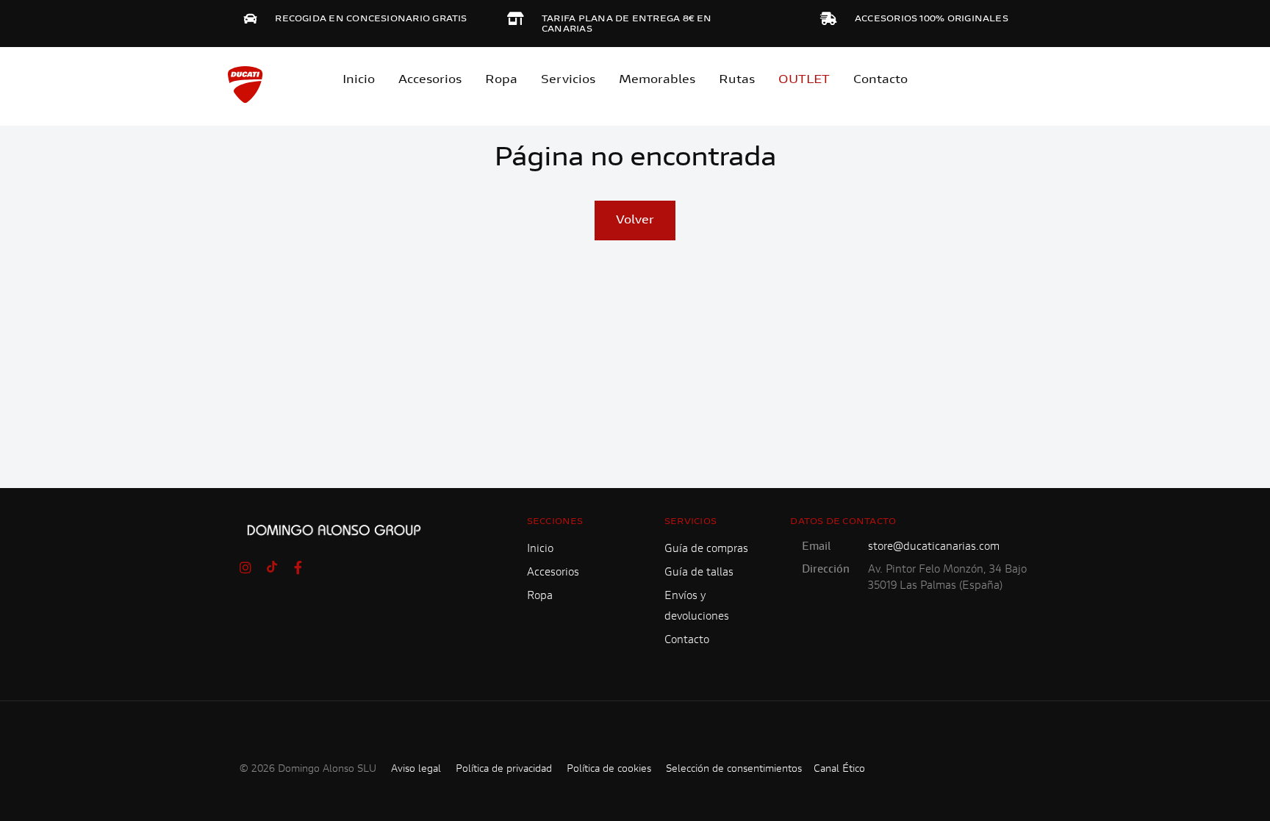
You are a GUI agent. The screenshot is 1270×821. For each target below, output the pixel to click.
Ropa (501, 80)
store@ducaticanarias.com (934, 547)
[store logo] (245, 84)
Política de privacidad (504, 769)
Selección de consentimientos (734, 769)
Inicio (358, 80)
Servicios (568, 80)
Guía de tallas (698, 572)
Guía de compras (706, 549)
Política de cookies (609, 769)
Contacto (880, 80)
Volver (635, 220)
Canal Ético (839, 769)
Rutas (737, 80)
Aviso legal (416, 769)
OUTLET (804, 80)
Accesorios (553, 572)
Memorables (657, 80)
